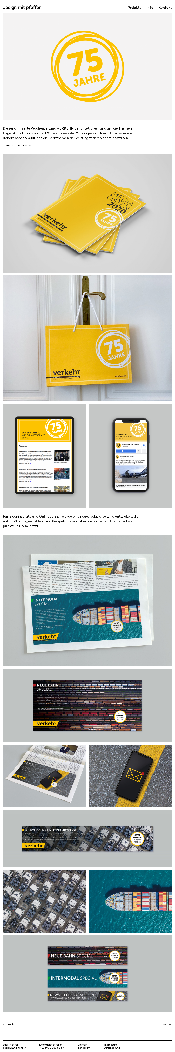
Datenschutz (112, 1047)
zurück (8, 1024)
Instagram (84, 1047)
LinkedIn (82, 1044)
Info (149, 7)
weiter (167, 1024)
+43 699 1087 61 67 (51, 1047)
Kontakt (165, 7)
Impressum (110, 1044)
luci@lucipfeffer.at (50, 1044)
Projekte (134, 7)
